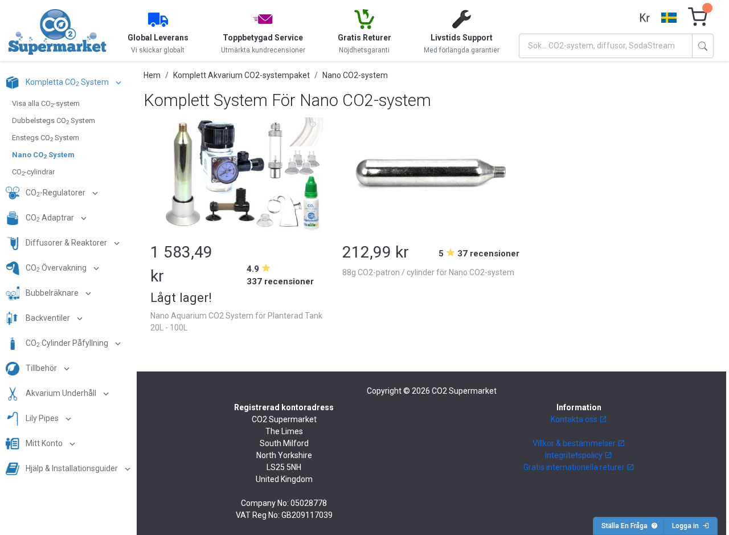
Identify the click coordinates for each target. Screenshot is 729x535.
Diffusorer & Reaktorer (66, 242)
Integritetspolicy (574, 455)
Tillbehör (41, 368)
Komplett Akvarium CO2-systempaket (241, 75)
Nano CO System (43, 155)
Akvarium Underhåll (61, 393)
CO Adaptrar (50, 218)
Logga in (687, 526)
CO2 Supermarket (464, 390)
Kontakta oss (575, 419)
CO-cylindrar (33, 172)
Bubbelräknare (52, 292)
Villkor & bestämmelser (575, 443)
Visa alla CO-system (46, 103)
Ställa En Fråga (626, 526)
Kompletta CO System (67, 82)
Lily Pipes (42, 418)
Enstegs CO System (45, 137)
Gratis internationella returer (574, 467)
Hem (152, 75)
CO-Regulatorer (55, 193)
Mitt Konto (44, 443)
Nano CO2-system (355, 75)
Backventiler (48, 317)
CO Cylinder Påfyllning (67, 343)
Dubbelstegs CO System (53, 120)
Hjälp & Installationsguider (72, 468)
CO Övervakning (56, 268)
